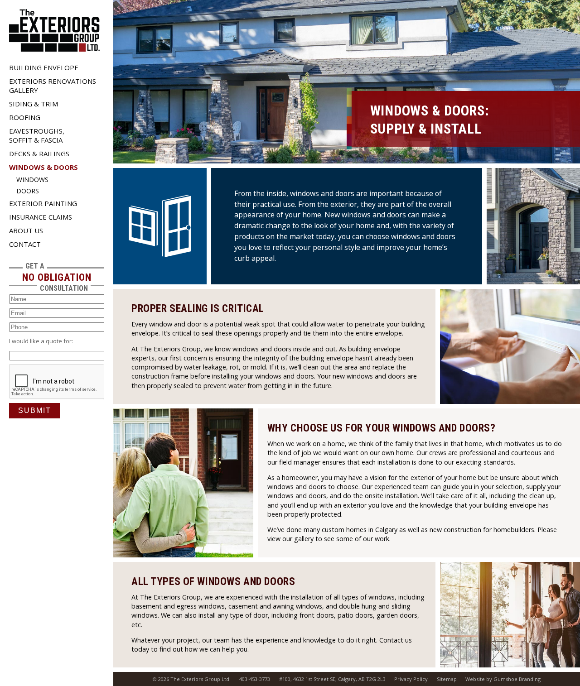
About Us (26, 230)
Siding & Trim (33, 103)
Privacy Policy (411, 679)
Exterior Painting (43, 203)
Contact (25, 244)
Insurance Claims (40, 216)
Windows (32, 179)
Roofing (24, 117)
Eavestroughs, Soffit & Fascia (36, 135)
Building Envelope (43, 67)
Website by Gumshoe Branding (503, 679)
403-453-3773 (254, 679)
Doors (27, 191)
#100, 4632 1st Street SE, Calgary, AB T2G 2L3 (332, 679)
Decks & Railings (39, 153)
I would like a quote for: (41, 341)
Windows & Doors (43, 167)
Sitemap (447, 679)
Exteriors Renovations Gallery (52, 86)
